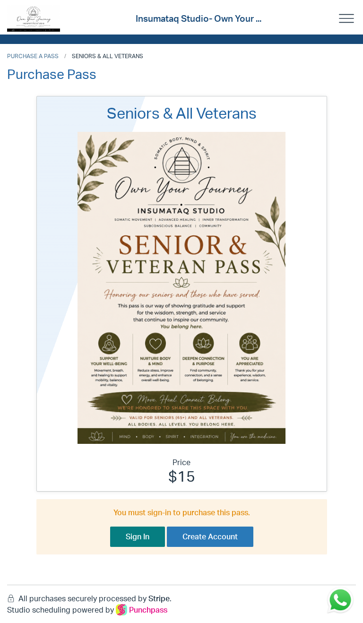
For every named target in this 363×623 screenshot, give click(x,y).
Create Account (210, 536)
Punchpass (148, 609)
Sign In (137, 536)
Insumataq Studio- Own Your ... (198, 18)
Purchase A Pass (33, 56)
